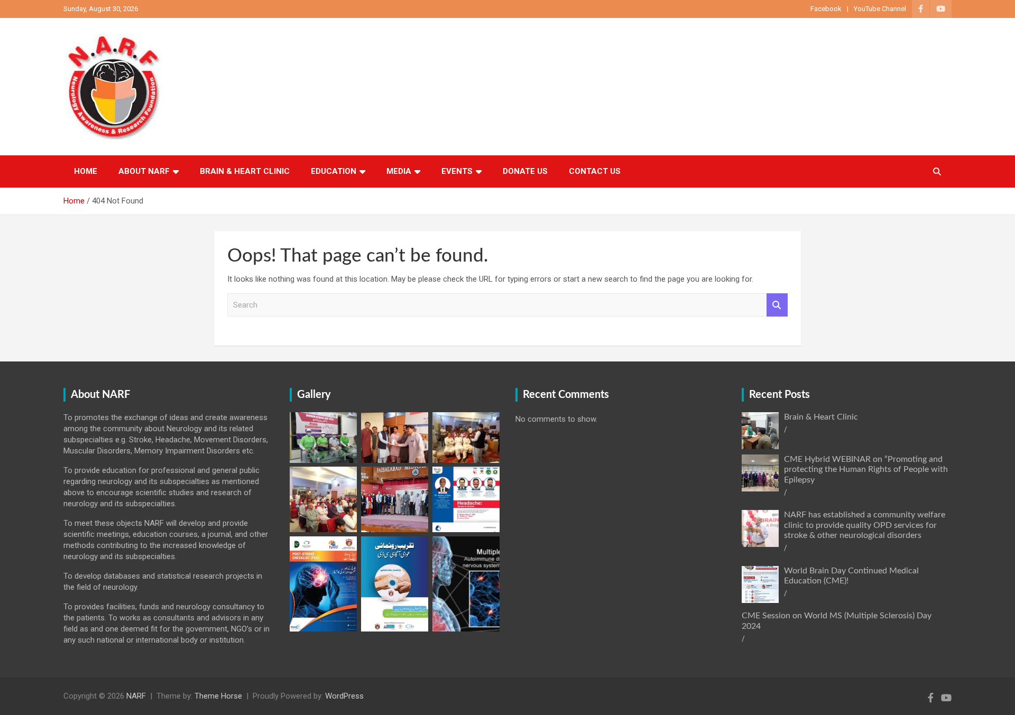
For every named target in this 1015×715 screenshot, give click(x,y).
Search (777, 305)
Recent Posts (779, 394)
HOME (85, 171)
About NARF (144, 171)
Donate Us (525, 171)
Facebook (826, 9)
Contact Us (595, 171)
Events (457, 171)
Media (398, 171)
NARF (136, 696)
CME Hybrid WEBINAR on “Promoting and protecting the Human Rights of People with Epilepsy (866, 469)
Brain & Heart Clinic (245, 171)
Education (333, 171)
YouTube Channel (880, 9)
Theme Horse (218, 696)
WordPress (344, 696)
